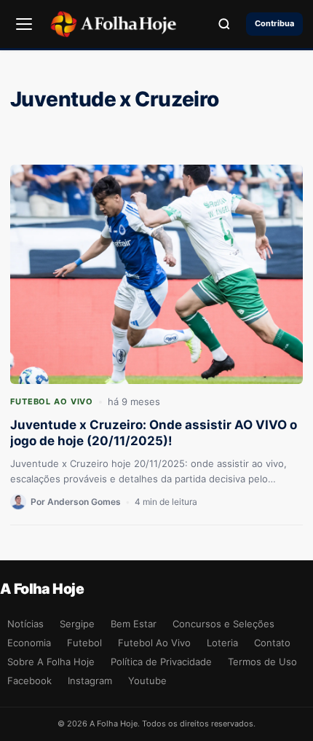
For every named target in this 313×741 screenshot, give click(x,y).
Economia (29, 642)
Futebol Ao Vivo (51, 401)
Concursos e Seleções (223, 624)
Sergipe (77, 624)
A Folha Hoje (42, 588)
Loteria (222, 642)
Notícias (25, 624)
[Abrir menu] (24, 24)
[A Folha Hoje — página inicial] (113, 24)
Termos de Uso (262, 661)
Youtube (147, 680)
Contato (272, 642)
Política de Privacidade (161, 661)
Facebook (29, 680)
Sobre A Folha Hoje (51, 661)
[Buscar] (224, 24)
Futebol (84, 642)
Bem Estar (133, 624)
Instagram (90, 680)
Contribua (274, 23)
